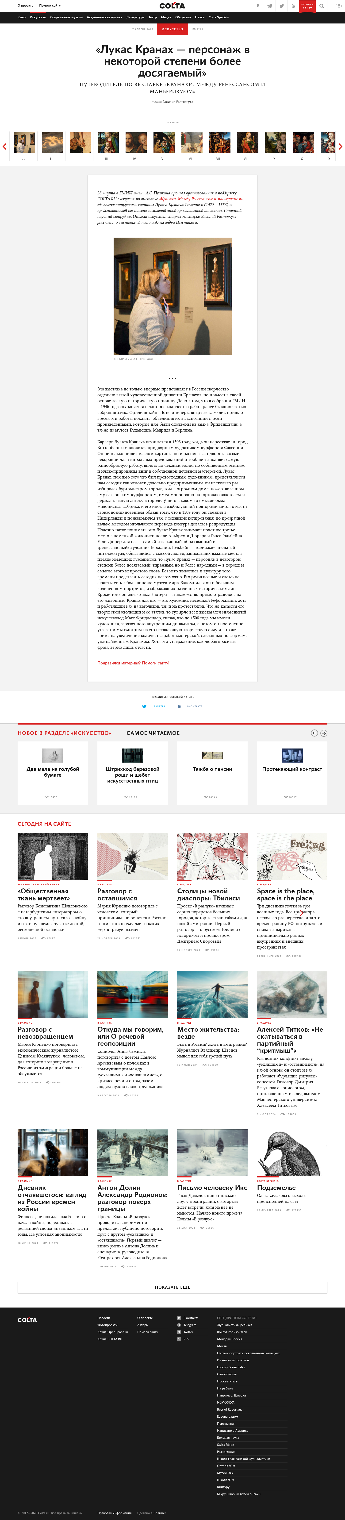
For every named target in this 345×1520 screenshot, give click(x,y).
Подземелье (276, 1188)
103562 (57, 1082)
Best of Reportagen (230, 1409)
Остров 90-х (226, 1466)
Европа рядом (227, 1416)
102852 (136, 938)
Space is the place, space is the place (285, 895)
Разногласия (226, 1452)
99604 (215, 950)
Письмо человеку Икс (212, 1188)
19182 (133, 797)
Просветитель (227, 1381)
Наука (199, 17)
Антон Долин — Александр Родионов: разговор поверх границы (132, 1198)
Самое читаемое (153, 733)
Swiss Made (225, 1445)
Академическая (104, 17)
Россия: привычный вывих (39, 884)
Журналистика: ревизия (234, 1325)
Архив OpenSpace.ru (112, 1332)
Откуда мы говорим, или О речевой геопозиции (130, 1036)
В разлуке (104, 884)
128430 (297, 1210)
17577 (51, 938)
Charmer (159, 1513)
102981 (135, 1095)
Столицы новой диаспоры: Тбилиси (208, 895)
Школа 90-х (225, 1480)
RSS (186, 1339)
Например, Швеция (231, 1395)
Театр (153, 17)
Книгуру (223, 1487)
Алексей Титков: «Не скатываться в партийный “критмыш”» (290, 1040)
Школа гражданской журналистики (243, 1459)
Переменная (226, 1423)
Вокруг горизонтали (232, 1332)
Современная (66, 17)
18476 (53, 797)
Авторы (142, 1325)
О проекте (25, 5)
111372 (54, 1243)
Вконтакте (191, 1318)
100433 (297, 956)
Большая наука (228, 1437)
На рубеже (225, 1388)
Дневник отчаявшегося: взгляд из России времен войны (52, 1198)
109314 (132, 1266)
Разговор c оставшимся (117, 895)
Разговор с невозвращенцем (45, 1033)
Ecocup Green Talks (231, 1367)
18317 (293, 797)
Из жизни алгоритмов (233, 1360)
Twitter (188, 1332)
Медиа (166, 17)
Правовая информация (114, 1513)
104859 (291, 1114)
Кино (22, 17)
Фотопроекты (107, 1325)
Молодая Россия (229, 1339)
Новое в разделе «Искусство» (64, 733)
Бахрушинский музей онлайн (239, 1494)
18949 (213, 797)
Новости (103, 1318)
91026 (210, 1228)
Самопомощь (227, 1374)
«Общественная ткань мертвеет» (44, 895)
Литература (135, 17)
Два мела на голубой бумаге (53, 772)
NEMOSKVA (225, 1402)
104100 (213, 1065)
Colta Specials (219, 17)
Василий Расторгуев (178, 102)
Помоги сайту (50, 5)
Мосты (222, 1346)
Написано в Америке (232, 1430)
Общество (183, 17)
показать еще (172, 1287)
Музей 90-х (225, 1473)
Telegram (190, 1325)
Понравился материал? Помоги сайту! (133, 663)
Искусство (38, 17)
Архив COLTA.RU (109, 1339)
